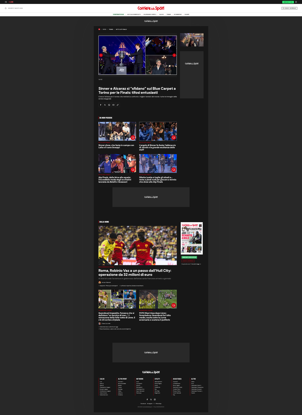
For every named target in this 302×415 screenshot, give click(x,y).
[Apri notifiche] (6, 8)
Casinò (187, 14)
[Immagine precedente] (101, 55)
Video (192, 381)
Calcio (161, 14)
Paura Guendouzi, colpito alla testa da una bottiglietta (115, 329)
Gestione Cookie (177, 387)
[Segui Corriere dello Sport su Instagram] (155, 399)
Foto (104, 29)
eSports (120, 393)
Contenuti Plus (118, 14)
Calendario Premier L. (197, 391)
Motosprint (139, 387)
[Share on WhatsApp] (109, 105)
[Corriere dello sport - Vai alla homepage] (151, 8)
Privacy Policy (176, 391)
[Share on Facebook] (101, 105)
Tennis (168, 14)
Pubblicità (157, 387)
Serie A (102, 383)
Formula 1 (120, 381)
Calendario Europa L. (196, 389)
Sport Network (140, 391)
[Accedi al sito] (296, 2)
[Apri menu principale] (6, 2)
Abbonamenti (158, 381)
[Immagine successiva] (174, 55)
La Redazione (176, 383)
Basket (120, 385)
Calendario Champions (197, 387)
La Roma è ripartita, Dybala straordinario (132, 285)
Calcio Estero (103, 393)
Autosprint (139, 383)
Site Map (157, 391)
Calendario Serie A (149, 14)
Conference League (105, 391)
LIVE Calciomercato (134, 14)
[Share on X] (105, 105)
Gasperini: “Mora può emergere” (109, 285)
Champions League (105, 310)
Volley (119, 391)
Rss (156, 389)
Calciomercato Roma (106, 267)
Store (156, 385)
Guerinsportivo (140, 389)
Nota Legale (176, 385)
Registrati (157, 393)
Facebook (143, 403)
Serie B (102, 385)
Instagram (149, 403)
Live (11, 2)
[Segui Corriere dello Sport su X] (151, 399)
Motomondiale (122, 383)
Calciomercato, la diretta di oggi (109, 327)
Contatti (175, 381)
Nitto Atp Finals (121, 29)
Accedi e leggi (195, 264)
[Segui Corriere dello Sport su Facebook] (147, 399)
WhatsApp (158, 403)
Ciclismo (120, 395)
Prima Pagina (158, 383)
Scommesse (178, 14)
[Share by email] (113, 105)
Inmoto (138, 385)
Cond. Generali (177, 393)
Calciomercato (104, 395)
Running (120, 389)
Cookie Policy (176, 389)
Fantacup (138, 393)
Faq (174, 395)
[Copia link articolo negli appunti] (118, 105)
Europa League (104, 389)
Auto (137, 381)
